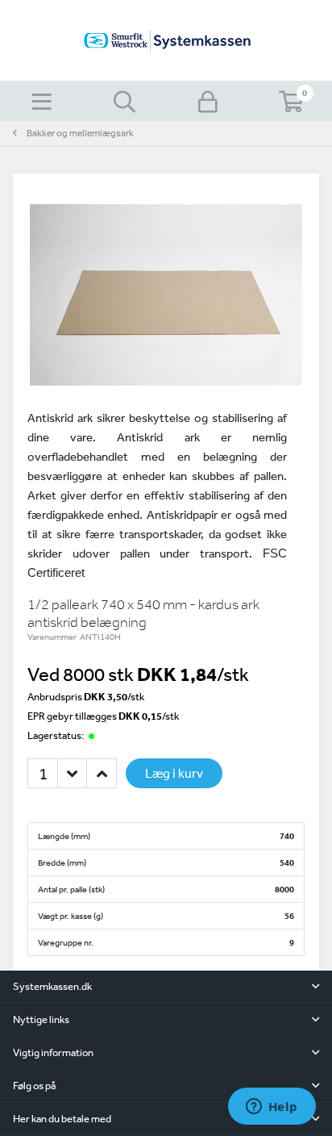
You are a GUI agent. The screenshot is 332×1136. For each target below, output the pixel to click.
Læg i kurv (174, 773)
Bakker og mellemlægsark (80, 133)
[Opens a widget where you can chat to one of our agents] (271, 1108)
